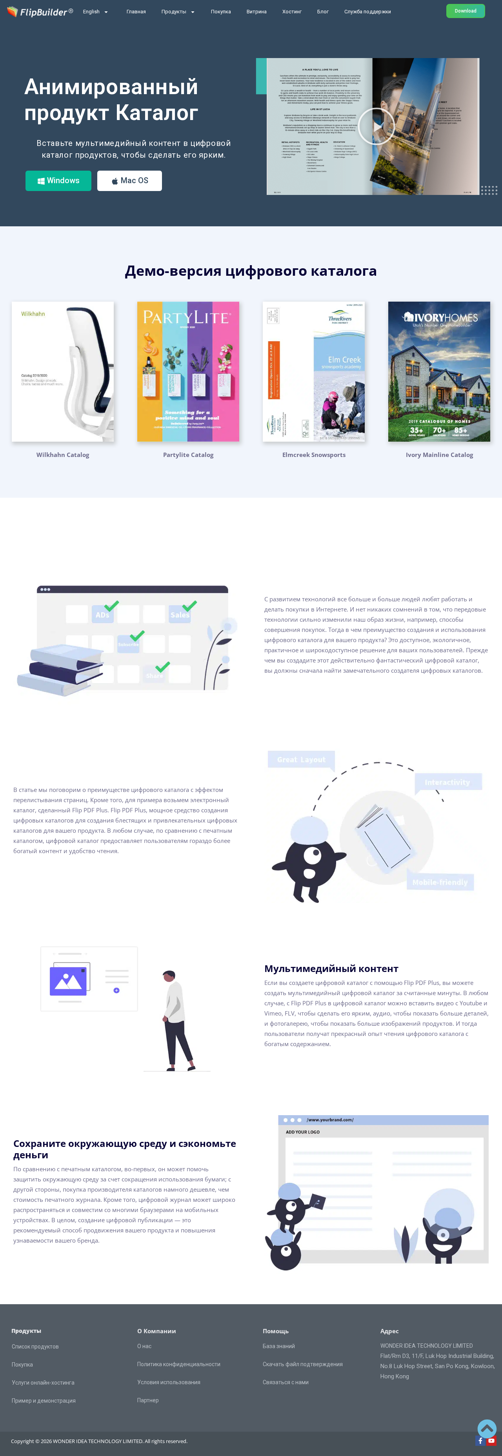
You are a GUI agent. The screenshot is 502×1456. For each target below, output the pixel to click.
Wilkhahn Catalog (62, 455)
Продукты (174, 12)
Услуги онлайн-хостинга (43, 1383)
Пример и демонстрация (44, 1401)
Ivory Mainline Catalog (439, 455)
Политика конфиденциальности (178, 1364)
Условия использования (168, 1382)
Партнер (148, 1400)
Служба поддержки (367, 12)
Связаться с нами (286, 1382)
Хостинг (292, 12)
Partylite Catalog (188, 455)
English (91, 12)
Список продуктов (35, 1346)
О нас (144, 1346)
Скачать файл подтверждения (303, 1364)
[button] (376, 126)
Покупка (221, 12)
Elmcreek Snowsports (314, 455)
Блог (323, 12)
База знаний (279, 1346)
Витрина (257, 12)
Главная (136, 12)
